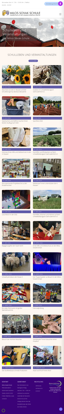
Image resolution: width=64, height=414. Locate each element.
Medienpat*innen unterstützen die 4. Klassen (45, 184)
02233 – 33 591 (6, 5)
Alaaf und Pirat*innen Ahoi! (42, 370)
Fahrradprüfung (38, 308)
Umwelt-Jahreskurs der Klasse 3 (12, 277)
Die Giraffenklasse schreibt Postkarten (14, 370)
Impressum (38, 386)
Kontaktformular (21, 404)
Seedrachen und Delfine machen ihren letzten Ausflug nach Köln (15, 122)
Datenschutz (39, 388)
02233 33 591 (9, 393)
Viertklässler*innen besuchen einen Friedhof (45, 340)
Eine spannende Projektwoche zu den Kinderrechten (14, 184)
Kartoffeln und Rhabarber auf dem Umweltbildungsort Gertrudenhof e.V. (45, 153)
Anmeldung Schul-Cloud (53, 4)
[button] (3, 410)
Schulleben (33, 61)
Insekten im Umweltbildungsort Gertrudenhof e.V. (43, 91)
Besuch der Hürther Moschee (12, 339)
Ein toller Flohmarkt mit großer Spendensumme (12, 309)
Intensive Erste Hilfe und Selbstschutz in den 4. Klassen (16, 153)
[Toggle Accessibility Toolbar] (60, 3)
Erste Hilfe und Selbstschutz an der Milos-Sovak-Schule (46, 247)
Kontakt (38, 391)
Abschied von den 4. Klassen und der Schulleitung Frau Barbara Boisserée (14, 91)
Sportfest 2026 (38, 121)
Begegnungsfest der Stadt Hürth (12, 246)
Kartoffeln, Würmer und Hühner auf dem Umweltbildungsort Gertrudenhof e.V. (46, 215)
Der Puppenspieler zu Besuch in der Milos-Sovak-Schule (47, 278)
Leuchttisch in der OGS (9, 214)
